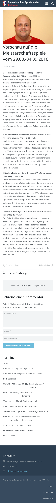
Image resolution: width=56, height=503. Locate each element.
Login (51, 486)
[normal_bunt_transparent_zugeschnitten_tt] (20, 4)
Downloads (48, 498)
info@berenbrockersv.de (18, 471)
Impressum (48, 492)
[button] (47, 3)
